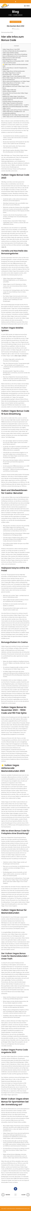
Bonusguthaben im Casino (10, 59)
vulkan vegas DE (17, 15)
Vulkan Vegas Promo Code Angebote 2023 (14, 76)
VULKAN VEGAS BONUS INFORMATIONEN (15, 98)
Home (10, 15)
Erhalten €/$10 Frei (8, 99)
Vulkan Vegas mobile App (9, 89)
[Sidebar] (2, 365)
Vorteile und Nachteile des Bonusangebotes (14, 51)
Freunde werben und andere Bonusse (13, 101)
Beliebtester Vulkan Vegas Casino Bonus (14, 96)
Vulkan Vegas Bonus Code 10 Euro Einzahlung (15, 54)
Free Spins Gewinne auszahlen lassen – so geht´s (16, 104)
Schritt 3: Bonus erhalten (9, 91)
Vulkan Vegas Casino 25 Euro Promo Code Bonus (16, 110)
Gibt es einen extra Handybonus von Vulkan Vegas (16, 81)
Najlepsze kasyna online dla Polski (11, 57)
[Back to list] (15, 1194)
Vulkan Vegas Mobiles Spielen (11, 52)
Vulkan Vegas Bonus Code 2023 (11, 49)
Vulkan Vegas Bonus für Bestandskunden (14, 71)
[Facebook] (15, 2)
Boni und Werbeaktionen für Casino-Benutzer (15, 56)
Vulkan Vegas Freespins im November (13, 103)
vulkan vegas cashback (20, 355)
